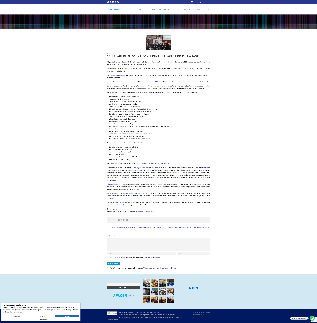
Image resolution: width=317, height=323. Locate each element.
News (173, 9)
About (154, 9)
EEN (148, 9)
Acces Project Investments (141, 168)
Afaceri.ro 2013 (153, 82)
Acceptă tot (67, 316)
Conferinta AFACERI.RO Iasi (116, 75)
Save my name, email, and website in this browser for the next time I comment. (134, 257)
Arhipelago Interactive (114, 184)
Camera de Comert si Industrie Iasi (118, 202)
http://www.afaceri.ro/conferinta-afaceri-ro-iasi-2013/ (156, 163)
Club (179, 9)
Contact (200, 9)
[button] (312, 318)
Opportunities (189, 9)
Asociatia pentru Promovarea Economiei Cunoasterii (124, 193)
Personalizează (16, 316)
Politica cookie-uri (198, 315)
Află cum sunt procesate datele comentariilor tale (159, 268)
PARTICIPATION (164, 9)
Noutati (109, 53)
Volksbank (155, 168)
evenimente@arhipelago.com (202, 2)
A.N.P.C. (194, 317)
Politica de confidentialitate (201, 312)
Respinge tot (42, 316)
